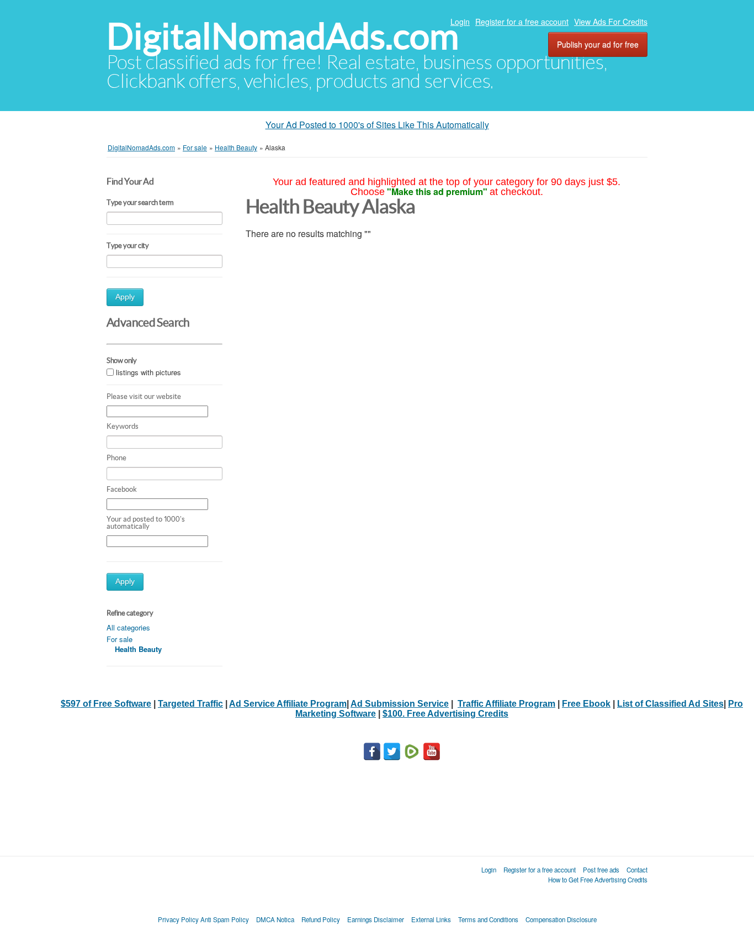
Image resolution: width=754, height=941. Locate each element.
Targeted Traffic (190, 703)
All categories (128, 627)
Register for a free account (522, 21)
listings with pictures (148, 372)
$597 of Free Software (106, 703)
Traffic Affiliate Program (506, 703)
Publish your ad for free (598, 44)
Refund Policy (320, 919)
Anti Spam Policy (224, 919)
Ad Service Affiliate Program (288, 703)
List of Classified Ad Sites (670, 703)
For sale (119, 639)
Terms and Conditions (488, 919)
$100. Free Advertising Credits (445, 713)
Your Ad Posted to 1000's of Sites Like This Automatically (377, 124)
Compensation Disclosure (561, 919)
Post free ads (601, 869)
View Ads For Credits (610, 21)
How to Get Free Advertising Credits (597, 879)
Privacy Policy (178, 919)
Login (460, 21)
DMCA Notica (275, 919)
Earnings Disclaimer (375, 919)
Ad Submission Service (400, 703)
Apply (125, 297)
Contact (636, 869)
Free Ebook (586, 703)
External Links (431, 919)
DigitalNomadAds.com (283, 36)
